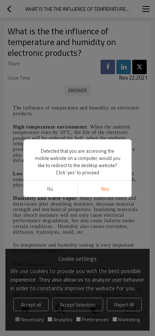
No (50, 189)
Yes (105, 189)
